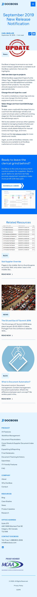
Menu (33, 4)
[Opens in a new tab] (33, 34)
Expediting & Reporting (11, 449)
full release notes (19, 134)
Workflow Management (11, 436)
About (4, 479)
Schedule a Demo (11, 186)
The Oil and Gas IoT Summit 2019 (16, 321)
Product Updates (8, 509)
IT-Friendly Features (9, 464)
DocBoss (10, 4)
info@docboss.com (9, 543)
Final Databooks (8, 453)
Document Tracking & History (13, 457)
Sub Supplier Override (11, 261)
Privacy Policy (18, 585)
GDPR (18, 590)
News (4, 505)
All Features (6, 432)
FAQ (3, 468)
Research (5, 513)
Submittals (6, 461)
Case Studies (7, 501)
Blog (3, 498)
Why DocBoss (7, 483)
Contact (5, 487)
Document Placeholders (11, 439)
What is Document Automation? (16, 382)
